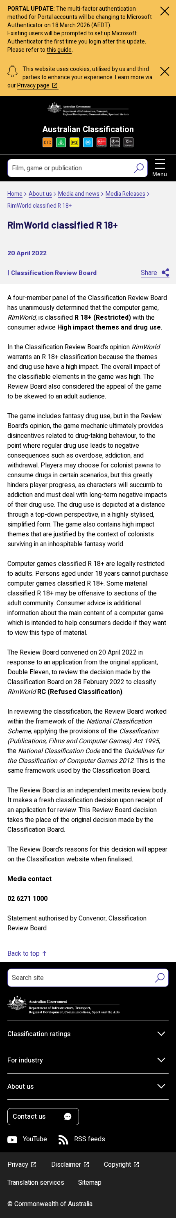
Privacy (17, 1165)
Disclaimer (66, 1165)
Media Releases (125, 194)
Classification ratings (38, 1034)
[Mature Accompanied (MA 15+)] (101, 142)
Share (149, 273)
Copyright (117, 1165)
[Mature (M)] (88, 142)
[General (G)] (61, 142)
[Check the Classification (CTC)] (47, 142)
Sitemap (90, 1183)
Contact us (29, 1117)
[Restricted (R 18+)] (115, 142)
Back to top (23, 954)
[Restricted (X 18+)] (128, 142)
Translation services (35, 1183)
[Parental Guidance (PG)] (74, 142)
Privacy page (33, 85)
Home (15, 194)
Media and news (78, 194)
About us (40, 194)
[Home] (88, 109)
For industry (25, 1060)
